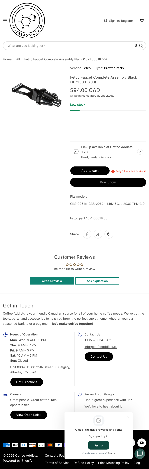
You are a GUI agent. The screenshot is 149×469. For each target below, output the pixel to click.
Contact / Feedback (59, 455)
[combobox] (74, 45)
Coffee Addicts (26, 455)
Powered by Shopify (17, 460)
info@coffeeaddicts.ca (100, 347)
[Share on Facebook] (87, 234)
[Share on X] (98, 234)
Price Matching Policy (113, 463)
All (18, 59)
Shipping (76, 95)
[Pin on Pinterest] (108, 234)
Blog (137, 463)
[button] (136, 45)
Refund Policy (84, 463)
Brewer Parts (114, 68)
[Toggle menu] (5, 20)
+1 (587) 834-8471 (98, 340)
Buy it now (108, 182)
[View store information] (140, 152)
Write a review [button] (51, 281)
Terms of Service (57, 463)
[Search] (141, 45)
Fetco (86, 68)
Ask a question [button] (97, 281)
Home (7, 59)
